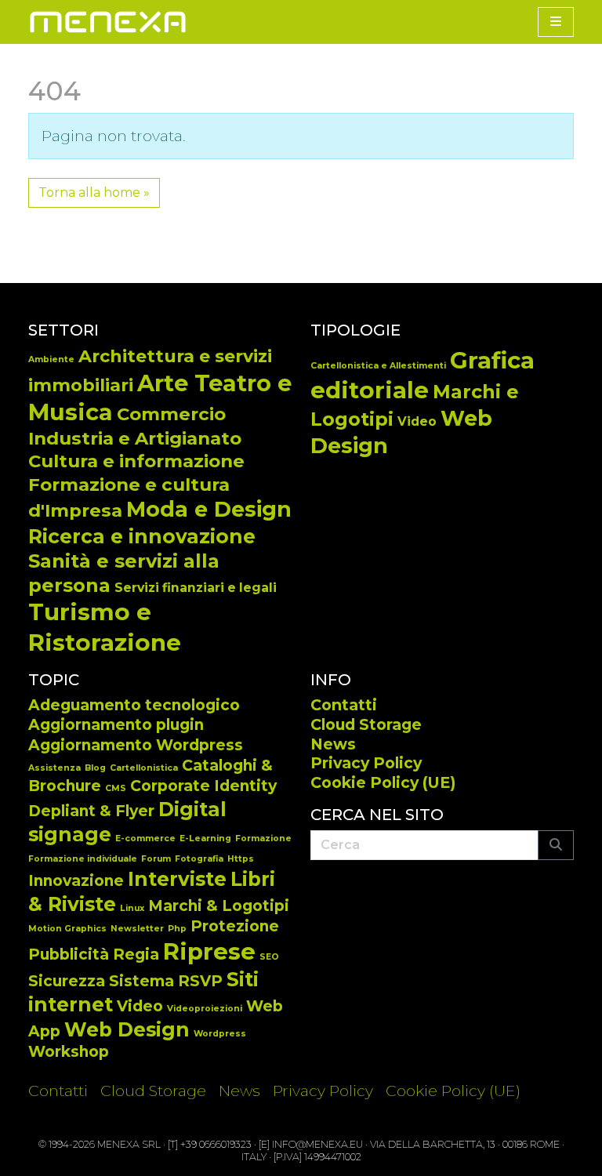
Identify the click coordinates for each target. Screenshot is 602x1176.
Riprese (209, 951)
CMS (115, 788)
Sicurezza (66, 981)
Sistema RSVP (166, 981)
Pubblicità (68, 955)
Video (417, 421)
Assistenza (54, 768)
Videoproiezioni (204, 1009)
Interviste (177, 879)
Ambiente (51, 359)
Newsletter (137, 929)
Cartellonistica (144, 768)
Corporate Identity (203, 786)
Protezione (234, 926)
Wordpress (220, 1034)
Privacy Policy (366, 762)
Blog (95, 768)
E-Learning (205, 838)
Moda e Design (209, 509)
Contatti (343, 704)
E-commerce (145, 838)
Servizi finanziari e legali (195, 587)
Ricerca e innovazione (142, 536)
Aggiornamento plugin (116, 725)
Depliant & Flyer (91, 811)
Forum (156, 859)
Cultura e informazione (136, 461)
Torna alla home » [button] (94, 192)
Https (240, 859)
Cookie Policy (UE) (382, 782)
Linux (132, 908)
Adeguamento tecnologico (134, 705)
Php (177, 929)
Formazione (263, 838)
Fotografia (199, 859)
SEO (269, 957)
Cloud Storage (366, 724)
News (333, 744)
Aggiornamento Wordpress (135, 745)
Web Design (127, 1029)
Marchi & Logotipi (218, 906)
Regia (136, 955)
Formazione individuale (82, 859)
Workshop (68, 1052)
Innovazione (76, 881)
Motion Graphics (67, 929)
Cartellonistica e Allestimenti (378, 366)
